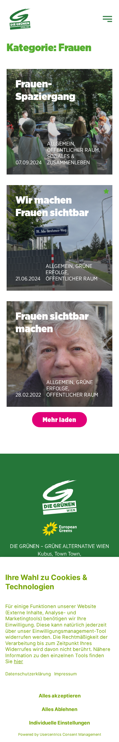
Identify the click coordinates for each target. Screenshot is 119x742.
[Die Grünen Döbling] (20, 19)
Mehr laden (59, 420)
